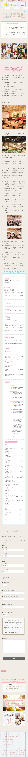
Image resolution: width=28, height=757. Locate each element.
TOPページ (5, 734)
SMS (8, 484)
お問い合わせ (6, 744)
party (4, 671)
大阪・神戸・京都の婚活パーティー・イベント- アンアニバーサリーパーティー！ (14, 752)
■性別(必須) (5, 577)
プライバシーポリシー (9, 742)
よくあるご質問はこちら (10, 520)
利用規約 (18, 490)
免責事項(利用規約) (8, 739)
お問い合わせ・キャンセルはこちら (12, 519)
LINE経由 (10, 330)
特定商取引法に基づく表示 (10, 736)
